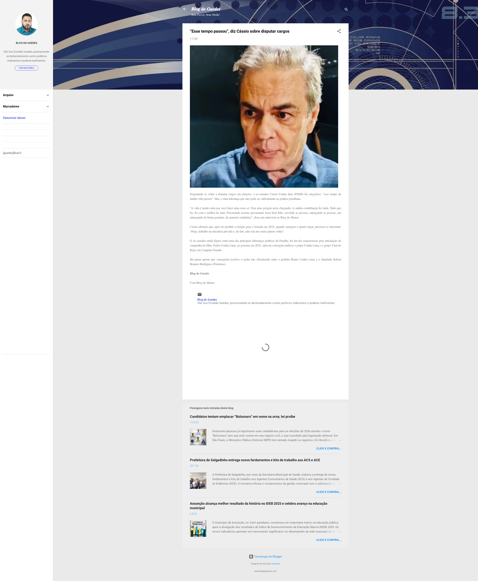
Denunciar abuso (14, 118)
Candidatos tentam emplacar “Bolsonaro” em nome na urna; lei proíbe (242, 416)
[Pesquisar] (346, 10)
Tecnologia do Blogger (267, 556)
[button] (339, 32)
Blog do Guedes (26, 42)
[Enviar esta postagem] (199, 295)
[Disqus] (26, 207)
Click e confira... (328, 448)
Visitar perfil (26, 68)
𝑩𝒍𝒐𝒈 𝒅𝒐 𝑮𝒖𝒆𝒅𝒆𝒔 (206, 9)
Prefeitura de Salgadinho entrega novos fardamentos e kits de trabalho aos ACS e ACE (255, 460)
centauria (275, 564)
